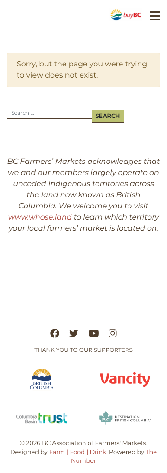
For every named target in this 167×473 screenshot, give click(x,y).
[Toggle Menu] (155, 15)
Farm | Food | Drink (77, 452)
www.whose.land (40, 217)
